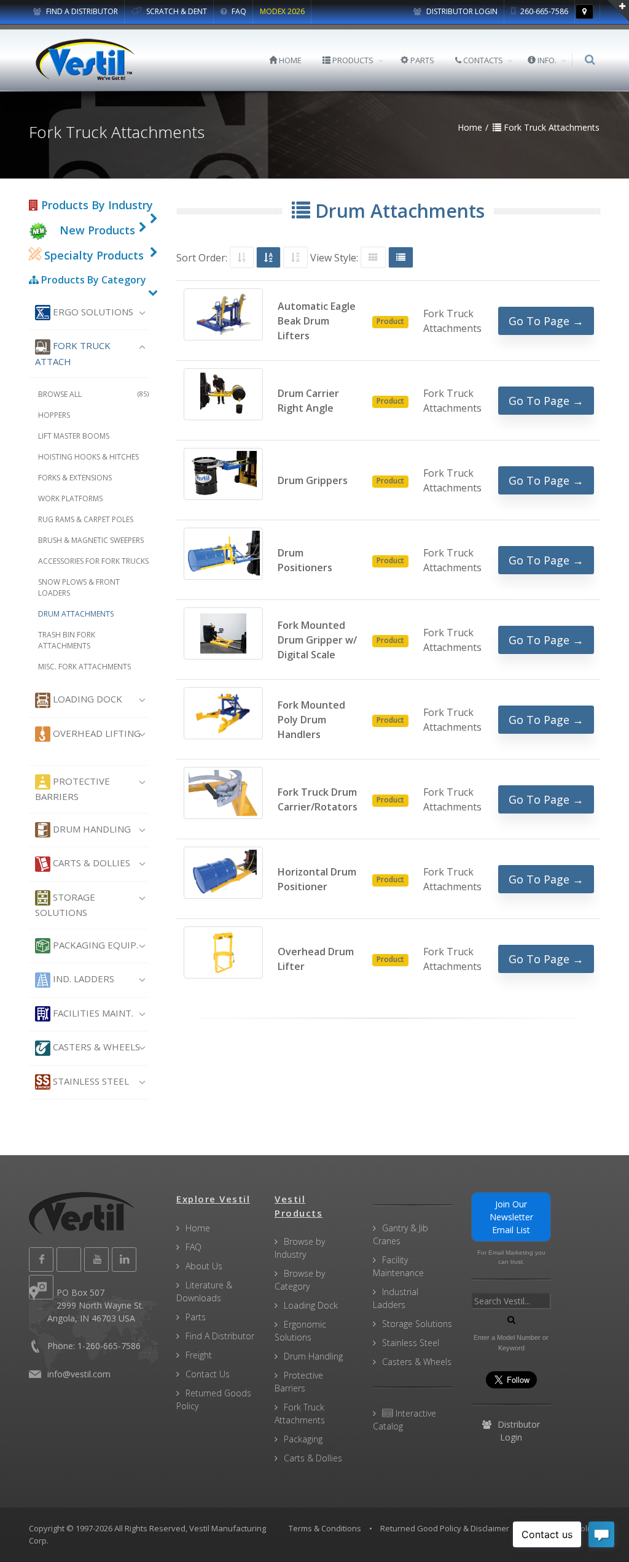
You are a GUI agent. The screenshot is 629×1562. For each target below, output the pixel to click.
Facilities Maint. (91, 1013)
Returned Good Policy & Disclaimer (444, 1528)
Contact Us (208, 1374)
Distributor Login (461, 11)
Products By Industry (95, 205)
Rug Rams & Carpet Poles (85, 519)
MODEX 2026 (282, 11)
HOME (289, 60)
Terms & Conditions (325, 1528)
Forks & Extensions (75, 477)
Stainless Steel (89, 1081)
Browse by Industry (300, 1248)
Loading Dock (86, 699)
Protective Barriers (72, 788)
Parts (196, 1317)
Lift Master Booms (73, 436)
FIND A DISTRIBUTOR (81, 11)
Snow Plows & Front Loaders (79, 587)
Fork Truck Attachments (300, 1413)
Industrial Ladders (395, 1298)
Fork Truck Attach (73, 353)
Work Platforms (70, 498)
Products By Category (92, 280)
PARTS (421, 60)
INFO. (546, 60)
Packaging (303, 1439)
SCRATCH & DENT (175, 11)
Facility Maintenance (398, 1266)
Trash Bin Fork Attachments (66, 640)
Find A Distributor (220, 1336)
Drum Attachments (76, 614)
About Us (204, 1266)
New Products (97, 230)
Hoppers (54, 415)
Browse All (93, 394)
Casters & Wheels (95, 1047)
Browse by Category (300, 1280)
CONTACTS (482, 60)
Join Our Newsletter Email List (511, 1217)
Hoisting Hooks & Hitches (88, 457)
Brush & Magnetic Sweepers (91, 540)
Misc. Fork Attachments (84, 666)
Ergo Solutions (91, 312)
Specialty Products (92, 255)
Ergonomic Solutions (300, 1330)
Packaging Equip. (94, 945)
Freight (199, 1355)
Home (198, 1228)
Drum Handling (90, 829)
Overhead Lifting (95, 733)
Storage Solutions (65, 904)
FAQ (238, 11)
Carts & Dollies (90, 862)
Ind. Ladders (82, 978)
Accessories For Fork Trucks (93, 561)
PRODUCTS (351, 60)
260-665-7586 (543, 11)
